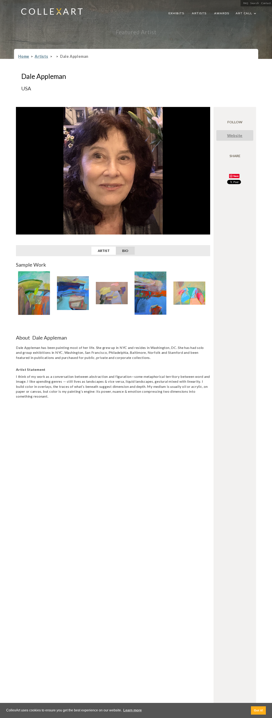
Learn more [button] (132, 710)
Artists (41, 56)
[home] (49, 12)
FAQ (245, 3)
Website (235, 135)
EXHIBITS (176, 13)
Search (254, 3)
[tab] (103, 251)
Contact (266, 3)
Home (23, 56)
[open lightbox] (34, 293)
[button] (246, 12)
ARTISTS (199, 13)
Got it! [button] (258, 710)
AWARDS (221, 13)
